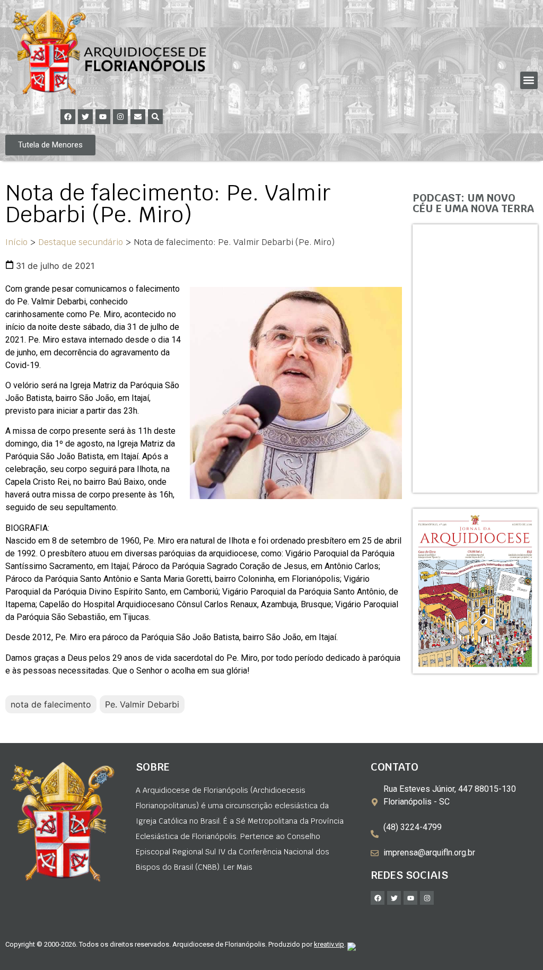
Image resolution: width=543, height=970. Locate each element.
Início (16, 242)
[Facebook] (67, 116)
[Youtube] (102, 116)
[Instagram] (120, 116)
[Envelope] (137, 116)
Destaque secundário (80, 242)
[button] (529, 80)
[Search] (155, 116)
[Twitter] (85, 116)
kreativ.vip (329, 944)
